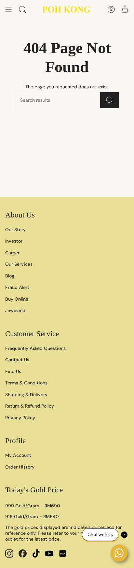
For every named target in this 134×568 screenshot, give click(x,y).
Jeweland (15, 310)
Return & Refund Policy (29, 406)
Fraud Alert (17, 287)
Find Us (13, 371)
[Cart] (125, 9)
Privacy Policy (20, 418)
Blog (9, 276)
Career (12, 253)
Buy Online (16, 299)
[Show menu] (8, 9)
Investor (13, 241)
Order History (19, 467)
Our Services (19, 264)
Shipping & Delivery (26, 394)
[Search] (109, 100)
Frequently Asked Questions (35, 348)
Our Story (15, 229)
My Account (18, 455)
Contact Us (17, 360)
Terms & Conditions (26, 383)
